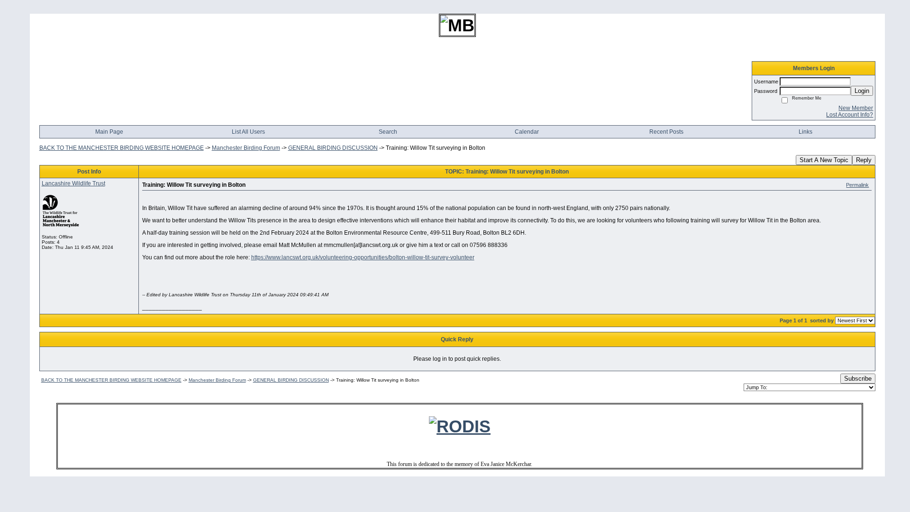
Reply (864, 160)
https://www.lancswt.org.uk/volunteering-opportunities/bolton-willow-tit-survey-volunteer (362, 257)
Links (805, 131)
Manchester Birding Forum (246, 148)
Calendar (527, 131)
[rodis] (460, 426)
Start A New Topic (824, 160)
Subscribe (858, 378)
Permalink (857, 185)
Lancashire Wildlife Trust (73, 183)
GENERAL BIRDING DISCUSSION (333, 148)
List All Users (248, 131)
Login (862, 90)
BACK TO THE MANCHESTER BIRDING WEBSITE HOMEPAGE (121, 148)
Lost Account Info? (849, 114)
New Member (855, 108)
